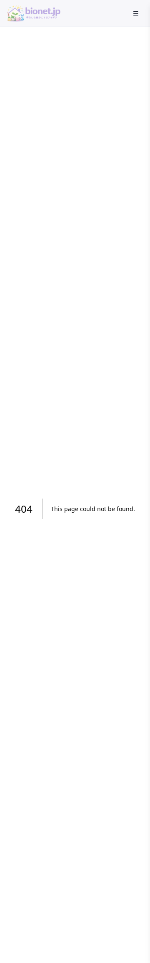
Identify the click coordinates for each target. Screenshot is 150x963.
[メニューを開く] (135, 13)
